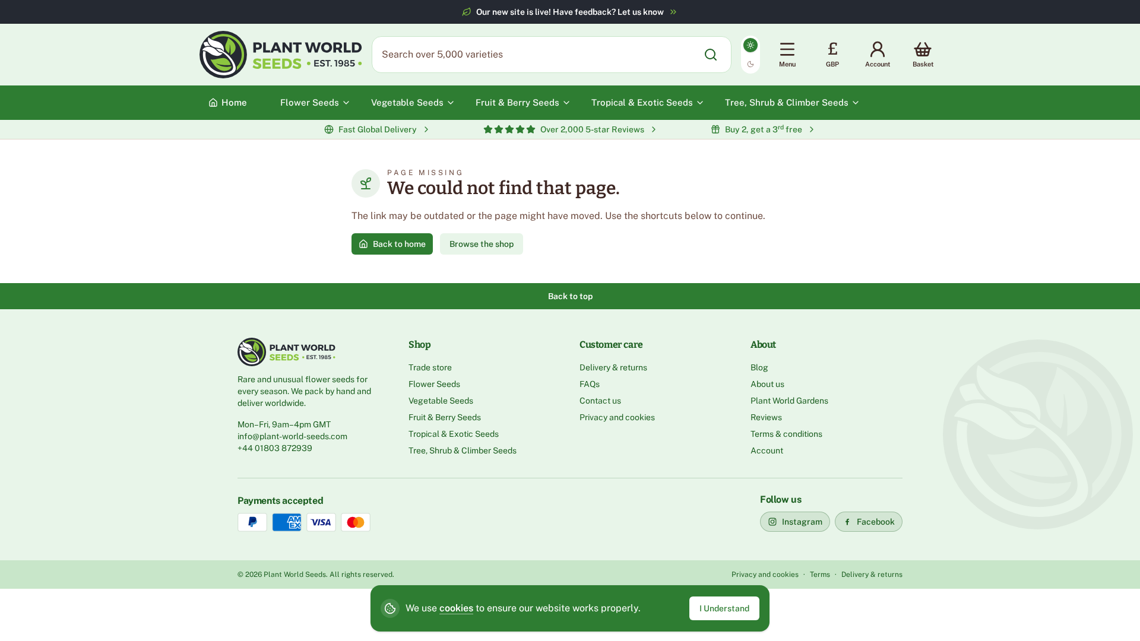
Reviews (766, 417)
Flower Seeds (434, 384)
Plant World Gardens (789, 400)
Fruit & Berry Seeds (444, 417)
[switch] (750, 55)
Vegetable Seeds (440, 400)
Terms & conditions (786, 434)
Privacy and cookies (617, 417)
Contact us (600, 400)
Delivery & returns (613, 367)
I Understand (724, 608)
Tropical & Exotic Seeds (453, 434)
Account (766, 450)
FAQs (590, 384)
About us (767, 384)
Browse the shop (481, 244)
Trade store (430, 367)
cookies (456, 608)
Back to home (399, 244)
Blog (759, 367)
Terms (820, 574)
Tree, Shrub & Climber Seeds (462, 450)
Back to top (570, 296)
